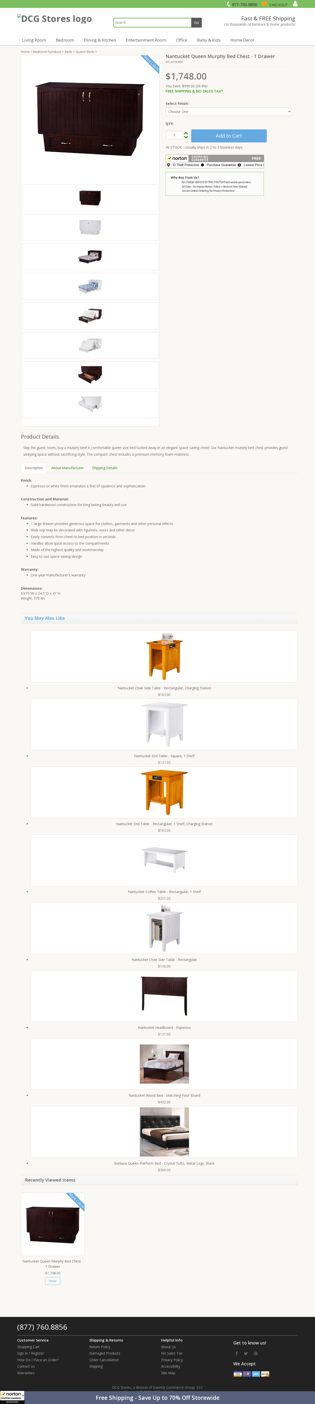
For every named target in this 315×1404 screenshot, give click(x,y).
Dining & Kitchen (100, 40)
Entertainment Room (146, 40)
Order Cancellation (104, 1360)
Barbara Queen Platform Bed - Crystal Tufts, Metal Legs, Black (164, 1163)
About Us (168, 1346)
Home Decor (242, 40)
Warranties (25, 1373)
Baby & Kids (208, 40)
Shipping (96, 1366)
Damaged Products (104, 1353)
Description (34, 467)
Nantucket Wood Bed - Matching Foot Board (164, 1095)
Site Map (168, 1373)
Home (25, 51)
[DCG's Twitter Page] (245, 1353)
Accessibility (170, 1366)
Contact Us (26, 1366)
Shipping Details (104, 467)
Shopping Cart (28, 1346)
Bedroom (65, 40)
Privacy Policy (172, 1360)
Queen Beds (85, 51)
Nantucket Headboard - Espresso (164, 1027)
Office (181, 40)
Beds (68, 51)
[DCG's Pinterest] (256, 1353)
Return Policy (99, 1346)
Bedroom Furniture (47, 51)
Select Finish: (177, 103)
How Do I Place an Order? (38, 1360)
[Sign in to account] (295, 3)
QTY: (170, 123)
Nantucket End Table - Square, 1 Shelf (164, 756)
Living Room (34, 40)
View (52, 1281)
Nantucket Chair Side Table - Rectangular (164, 959)
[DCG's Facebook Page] (236, 1353)
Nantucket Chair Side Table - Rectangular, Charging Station (164, 688)
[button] (157, 1397)
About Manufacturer (67, 467)
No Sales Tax (171, 1353)
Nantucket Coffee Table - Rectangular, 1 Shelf (164, 891)
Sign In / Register (30, 1353)
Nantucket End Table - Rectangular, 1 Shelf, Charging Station (164, 823)
